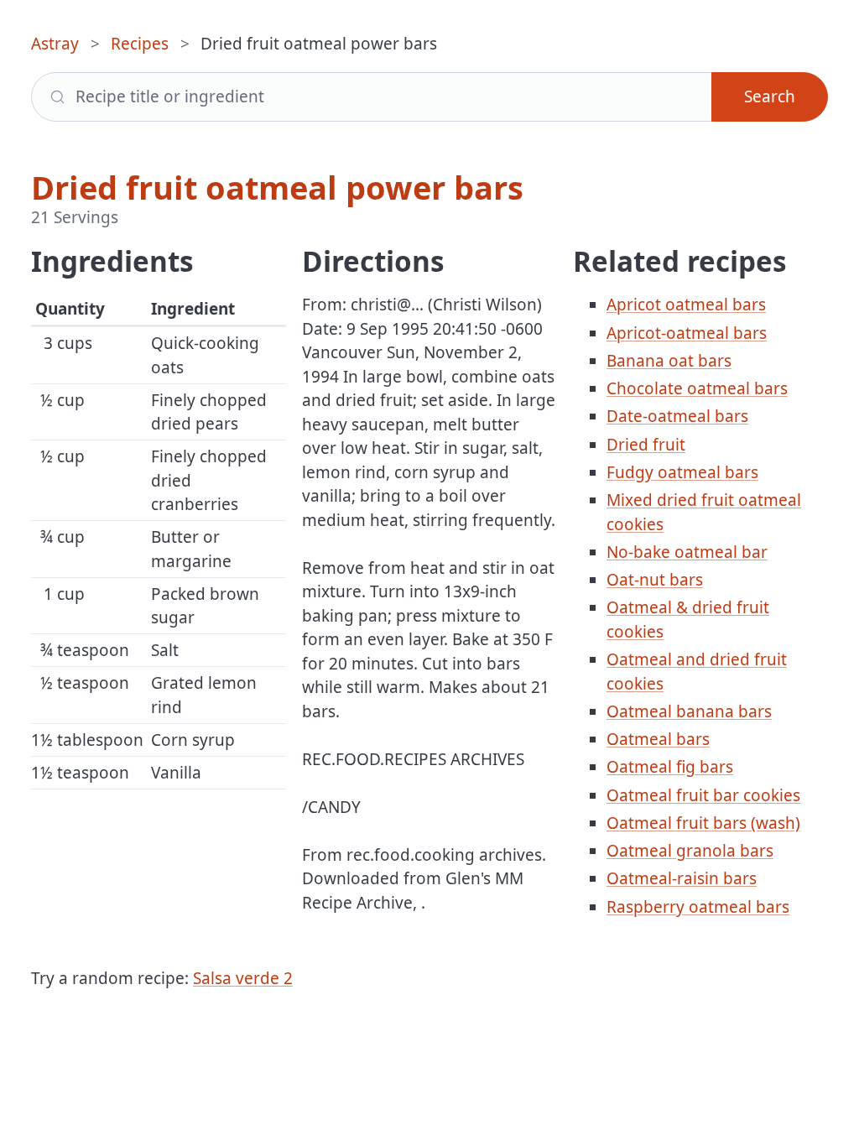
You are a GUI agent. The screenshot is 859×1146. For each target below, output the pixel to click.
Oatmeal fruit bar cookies (703, 795)
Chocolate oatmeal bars (697, 388)
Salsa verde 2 (243, 978)
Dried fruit (646, 445)
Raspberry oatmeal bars (698, 907)
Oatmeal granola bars (690, 851)
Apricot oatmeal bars (686, 304)
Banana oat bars (669, 361)
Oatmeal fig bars (670, 767)
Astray (55, 44)
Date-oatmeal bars (677, 416)
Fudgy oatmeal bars (682, 472)
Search (769, 96)
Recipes (140, 44)
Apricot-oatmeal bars (687, 333)
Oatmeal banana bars (689, 711)
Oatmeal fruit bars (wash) (703, 823)
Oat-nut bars (655, 580)
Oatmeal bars (658, 739)
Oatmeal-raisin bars (682, 878)
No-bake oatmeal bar (687, 552)
